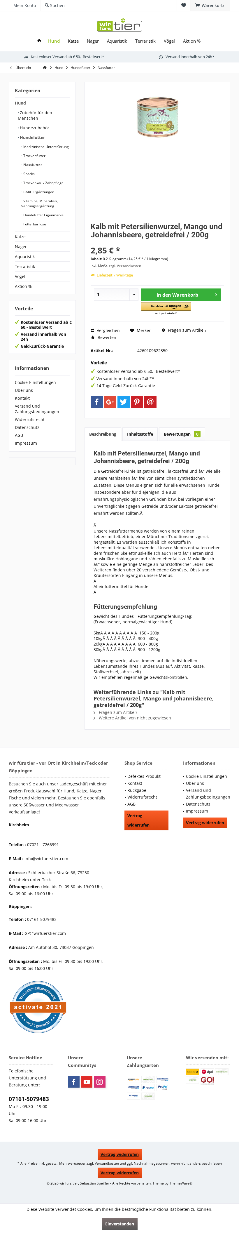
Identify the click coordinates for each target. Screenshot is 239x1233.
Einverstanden (119, 1224)
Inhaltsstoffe (140, 434)
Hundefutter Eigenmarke (43, 215)
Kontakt (22, 398)
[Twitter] (123, 402)
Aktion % (23, 286)
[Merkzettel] (183, 5)
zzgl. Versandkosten (125, 265)
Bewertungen (181, 434)
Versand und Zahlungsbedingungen (37, 408)
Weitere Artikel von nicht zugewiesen (134, 718)
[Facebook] (97, 402)
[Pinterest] (137, 402)
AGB (19, 435)
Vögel (20, 276)
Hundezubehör (34, 128)
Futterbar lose (34, 224)
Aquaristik (25, 256)
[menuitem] (210, 5)
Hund (20, 103)
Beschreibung (102, 434)
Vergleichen (108, 330)
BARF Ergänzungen (38, 191)
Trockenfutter (33, 155)
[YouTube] (86, 1082)
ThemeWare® (180, 1183)
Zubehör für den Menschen (35, 115)
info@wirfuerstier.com (46, 858)
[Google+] (110, 402)
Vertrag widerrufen (138, 820)
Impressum (26, 443)
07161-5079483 (29, 1099)
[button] (166, 308)
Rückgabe (136, 790)
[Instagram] (100, 1082)
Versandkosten (107, 1163)
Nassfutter (32, 164)
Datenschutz (27, 427)
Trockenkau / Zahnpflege (43, 182)
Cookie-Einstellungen (35, 382)
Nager (21, 246)
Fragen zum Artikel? (186, 330)
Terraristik (25, 266)
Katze (20, 236)
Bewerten (106, 337)
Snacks (28, 173)
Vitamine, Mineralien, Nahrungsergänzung (39, 203)
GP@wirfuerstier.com (45, 933)
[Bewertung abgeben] (157, 242)
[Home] (39, 41)
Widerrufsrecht (30, 419)
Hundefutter (32, 137)
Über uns (24, 390)
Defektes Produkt (144, 776)
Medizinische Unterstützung (45, 146)
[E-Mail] (150, 402)
